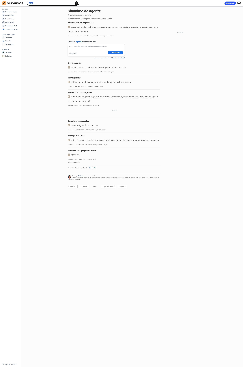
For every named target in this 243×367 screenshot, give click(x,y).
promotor (135, 139)
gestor (96, 96)
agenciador (76, 26)
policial (82, 81)
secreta (122, 67)
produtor (145, 139)
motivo (94, 125)
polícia (74, 81)
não (95, 168)
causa (73, 125)
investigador (104, 67)
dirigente (144, 96)
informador (92, 67)
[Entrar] (239, 3)
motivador (99, 139)
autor (73, 139)
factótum (84, 31)
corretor (135, 26)
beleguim (111, 81)
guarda (90, 81)
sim (90, 168)
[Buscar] (76, 3)
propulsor (155, 139)
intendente (117, 96)
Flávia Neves (81, 176)
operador (144, 26)
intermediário (88, 26)
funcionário (73, 31)
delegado (153, 96)
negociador (101, 26)
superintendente (130, 96)
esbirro (120, 81)
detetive (82, 67)
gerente (88, 96)
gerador (90, 139)
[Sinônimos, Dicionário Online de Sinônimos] (14, 3)
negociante (113, 26)
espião (74, 67)
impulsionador (123, 139)
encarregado (85, 101)
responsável (105, 96)
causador (81, 139)
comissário (125, 26)
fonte (87, 125)
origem (80, 125)
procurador (73, 101)
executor (153, 26)
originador (110, 139)
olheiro (114, 67)
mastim (128, 81)
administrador (77, 96)
